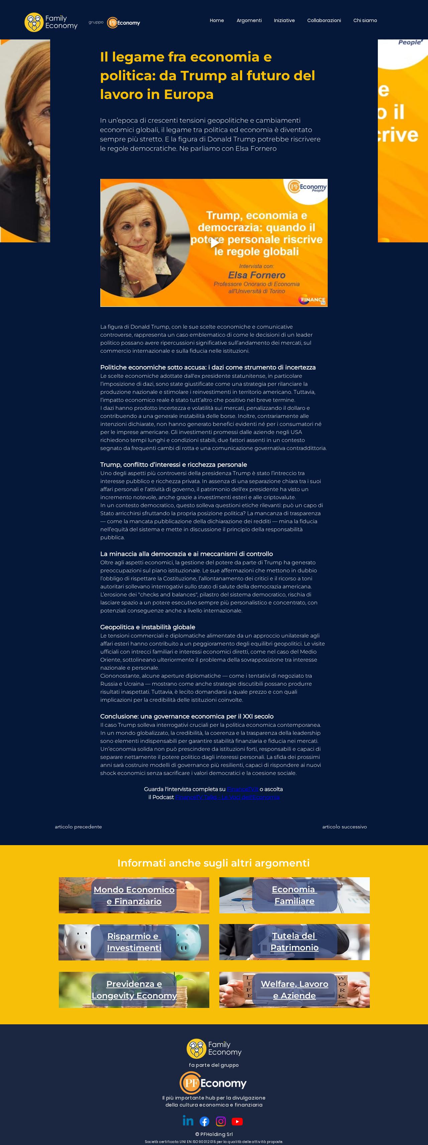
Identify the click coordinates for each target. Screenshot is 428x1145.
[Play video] (214, 243)
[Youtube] (237, 1121)
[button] (250, 20)
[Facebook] (204, 1121)
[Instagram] (220, 1121)
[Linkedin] (188, 1121)
